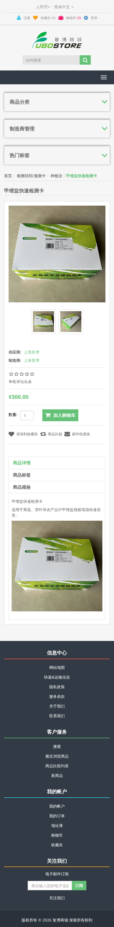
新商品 (57, 775)
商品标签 (22, 475)
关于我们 (57, 706)
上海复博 (31, 352)
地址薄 (57, 825)
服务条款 (57, 696)
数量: (13, 414)
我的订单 (57, 815)
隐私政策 (57, 686)
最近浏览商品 (57, 756)
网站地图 (57, 667)
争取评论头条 (20, 381)
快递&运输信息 (57, 677)
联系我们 (57, 715)
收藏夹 (57, 844)
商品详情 (22, 463)
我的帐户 (57, 806)
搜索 (57, 746)
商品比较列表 (57, 765)
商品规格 (22, 487)
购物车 (57, 835)
